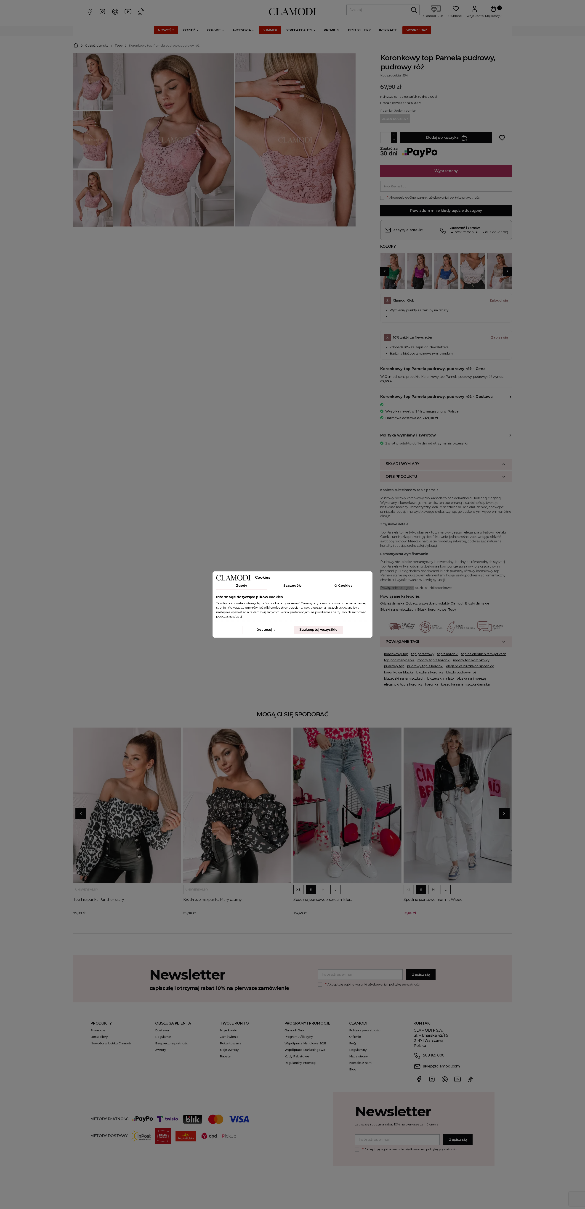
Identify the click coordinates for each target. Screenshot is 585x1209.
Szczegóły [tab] (292, 585)
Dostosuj (264, 630)
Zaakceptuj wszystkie (318, 630)
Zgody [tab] (241, 585)
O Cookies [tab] (343, 585)
